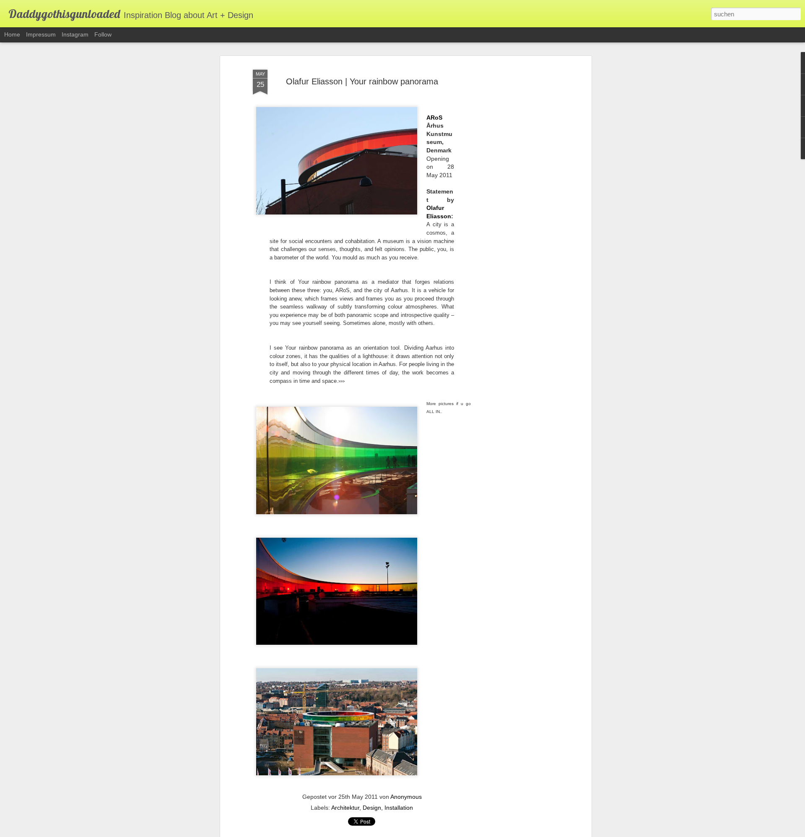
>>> (341, 381)
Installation (398, 807)
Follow (103, 34)
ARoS (434, 117)
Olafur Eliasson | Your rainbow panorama (362, 81)
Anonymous (406, 796)
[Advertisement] (517, 198)
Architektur (345, 807)
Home (12, 34)
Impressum (41, 34)
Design (372, 807)
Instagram (75, 34)
